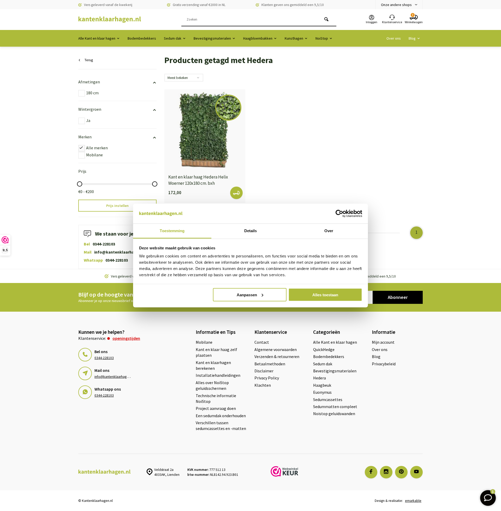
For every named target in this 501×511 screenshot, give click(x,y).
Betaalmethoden (269, 363)
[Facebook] (371, 472)
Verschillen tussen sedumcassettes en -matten (221, 425)
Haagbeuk (322, 385)
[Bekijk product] (236, 193)
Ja (88, 120)
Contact (261, 342)
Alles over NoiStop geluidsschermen (212, 385)
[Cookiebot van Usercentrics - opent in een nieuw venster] (339, 214)
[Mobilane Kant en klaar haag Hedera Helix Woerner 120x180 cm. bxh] (204, 129)
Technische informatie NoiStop (216, 398)
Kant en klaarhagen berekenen (213, 365)
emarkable (413, 500)
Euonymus (322, 392)
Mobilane (94, 154)
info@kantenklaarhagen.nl (120, 252)
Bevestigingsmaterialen (212, 38)
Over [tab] (328, 231)
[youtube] (416, 472)
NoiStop (321, 38)
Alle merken (97, 147)
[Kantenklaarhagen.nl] (109, 19)
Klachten (262, 385)
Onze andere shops (396, 4)
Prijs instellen (117, 205)
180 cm (92, 92)
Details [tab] (250, 231)
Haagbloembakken (257, 38)
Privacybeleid (384, 363)
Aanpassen (247, 294)
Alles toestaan (325, 294)
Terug (89, 60)
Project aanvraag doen (216, 408)
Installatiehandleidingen (218, 375)
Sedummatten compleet (335, 406)
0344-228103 (104, 244)
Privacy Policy (266, 377)
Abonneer (398, 297)
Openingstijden (126, 338)
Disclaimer (263, 370)
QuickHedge (324, 349)
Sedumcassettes (327, 399)
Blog (412, 38)
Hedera (319, 377)
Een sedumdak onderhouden (221, 415)
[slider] (79, 184)
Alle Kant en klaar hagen (96, 38)
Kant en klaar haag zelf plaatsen (216, 352)
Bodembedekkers (142, 38)
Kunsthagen (294, 38)
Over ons (393, 38)
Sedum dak (172, 38)
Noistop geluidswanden (334, 413)
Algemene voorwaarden (275, 349)
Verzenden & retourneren (276, 356)
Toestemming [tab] (172, 231)
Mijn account (383, 342)
